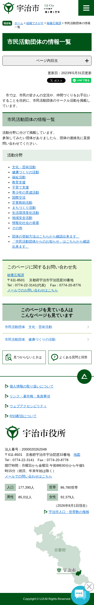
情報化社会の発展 (25, 223)
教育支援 (19, 182)
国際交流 (19, 197)
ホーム (18, 23)
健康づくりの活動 (25, 172)
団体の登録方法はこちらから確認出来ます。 (46, 236)
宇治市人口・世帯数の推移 (69, 512)
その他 (17, 228)
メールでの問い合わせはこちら (28, 476)
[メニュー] (86, 8)
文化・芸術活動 (24, 167)
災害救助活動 (22, 202)
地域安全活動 (22, 218)
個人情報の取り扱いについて (32, 386)
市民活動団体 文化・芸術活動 (28, 327)
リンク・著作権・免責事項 (30, 396)
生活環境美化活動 (25, 213)
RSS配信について (23, 416)
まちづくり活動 (24, 208)
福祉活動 (19, 177)
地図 (77, 455)
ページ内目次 (47, 60)
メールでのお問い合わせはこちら (32, 290)
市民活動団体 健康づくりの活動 (30, 339)
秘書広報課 (54, 23)
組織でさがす (35, 23)
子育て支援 (20, 187)
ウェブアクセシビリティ (28, 406)
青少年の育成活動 (25, 192)
